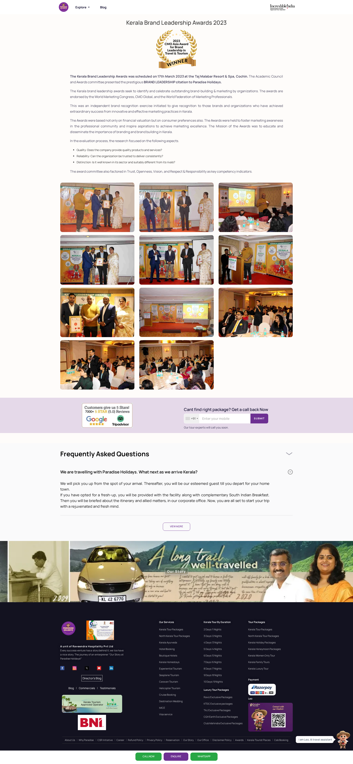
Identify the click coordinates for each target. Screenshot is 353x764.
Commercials (87, 688)
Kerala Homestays (169, 662)
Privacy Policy (154, 740)
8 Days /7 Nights (212, 668)
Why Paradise (86, 740)
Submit (259, 418)
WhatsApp (204, 756)
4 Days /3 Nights (213, 642)
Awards (239, 740)
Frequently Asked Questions (104, 453)
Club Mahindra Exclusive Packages (223, 723)
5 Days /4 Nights (213, 649)
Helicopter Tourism (169, 688)
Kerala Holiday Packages (262, 642)
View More (176, 526)
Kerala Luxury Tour (258, 668)
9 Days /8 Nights (213, 675)
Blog (103, 7)
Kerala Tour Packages (171, 629)
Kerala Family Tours (258, 662)
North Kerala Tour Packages (174, 636)
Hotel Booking (167, 649)
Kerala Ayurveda (168, 642)
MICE (162, 708)
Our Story (188, 740)
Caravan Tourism (168, 681)
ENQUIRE (176, 756)
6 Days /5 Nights (213, 655)
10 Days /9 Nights (213, 681)
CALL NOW (148, 756)
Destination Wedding (171, 701)
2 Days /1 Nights (212, 629)
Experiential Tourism (170, 668)
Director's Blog (92, 678)
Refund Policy (135, 740)
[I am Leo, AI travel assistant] (343, 739)
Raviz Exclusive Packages (218, 697)
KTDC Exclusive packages (218, 703)
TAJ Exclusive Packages (217, 710)
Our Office (203, 740)
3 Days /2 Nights (213, 636)
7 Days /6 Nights (212, 662)
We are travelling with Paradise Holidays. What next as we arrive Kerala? (129, 472)
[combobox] (191, 418)
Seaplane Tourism (169, 675)
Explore (82, 7)
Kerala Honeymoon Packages (264, 649)
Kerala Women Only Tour (261, 655)
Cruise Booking (167, 694)
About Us (70, 740)
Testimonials (108, 688)
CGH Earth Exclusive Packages (221, 716)
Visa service (165, 714)
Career (120, 740)
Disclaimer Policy (221, 740)
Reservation (173, 740)
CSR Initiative (105, 740)
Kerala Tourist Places (258, 740)
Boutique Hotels (168, 655)
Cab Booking (281, 740)
